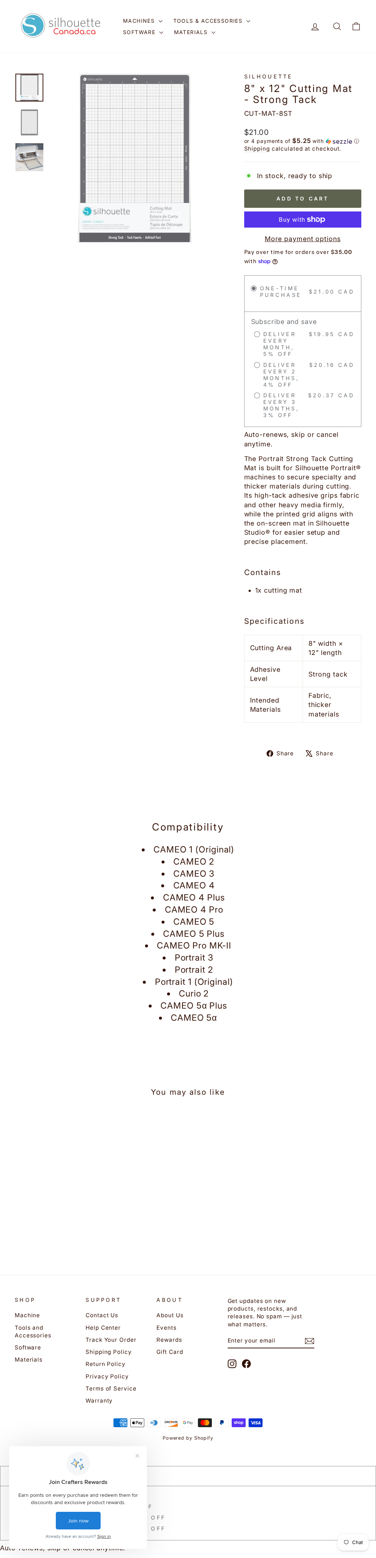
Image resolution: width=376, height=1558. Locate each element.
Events (166, 1327)
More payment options (303, 239)
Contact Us (102, 1315)
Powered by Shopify (188, 1438)
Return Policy (106, 1363)
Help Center (103, 1327)
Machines (140, 21)
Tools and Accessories (33, 1331)
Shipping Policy (109, 1351)
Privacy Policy (107, 1376)
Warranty (99, 1400)
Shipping (257, 148)
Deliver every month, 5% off (87, 1506)
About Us (169, 1315)
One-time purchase (58, 1476)
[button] (302, 141)
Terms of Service (111, 1388)
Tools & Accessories (209, 21)
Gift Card (169, 1351)
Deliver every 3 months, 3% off (94, 1528)
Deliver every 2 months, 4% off (94, 1517)
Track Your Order (111, 1339)
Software (140, 32)
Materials (192, 32)
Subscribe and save (59, 1495)
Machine (27, 1315)
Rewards (169, 1339)
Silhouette (268, 76)
